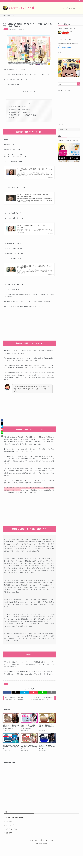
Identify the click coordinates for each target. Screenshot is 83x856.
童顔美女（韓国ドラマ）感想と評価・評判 (23, 115)
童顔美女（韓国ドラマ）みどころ (21, 112)
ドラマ (5, 29)
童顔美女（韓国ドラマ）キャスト (21, 107)
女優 (47, 840)
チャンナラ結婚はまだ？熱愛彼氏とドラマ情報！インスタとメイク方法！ (34, 170)
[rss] (77, 1)
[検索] (79, 1)
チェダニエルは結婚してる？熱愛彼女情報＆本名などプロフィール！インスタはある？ (34, 195)
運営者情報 (9, 833)
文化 (43, 840)
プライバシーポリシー (12, 829)
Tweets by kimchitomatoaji (64, 47)
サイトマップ (10, 825)
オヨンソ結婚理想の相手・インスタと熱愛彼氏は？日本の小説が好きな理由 (34, 267)
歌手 (40, 840)
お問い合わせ (10, 821)
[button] (7, 692)
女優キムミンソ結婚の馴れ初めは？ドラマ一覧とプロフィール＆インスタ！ (34, 226)
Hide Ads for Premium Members (15, 817)
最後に (13, 117)
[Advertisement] (29, 321)
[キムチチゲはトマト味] (19, 8)
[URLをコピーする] (51, 692)
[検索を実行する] (78, 84)
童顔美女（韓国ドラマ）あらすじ (21, 109)
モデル (51, 840)
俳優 (36, 840)
